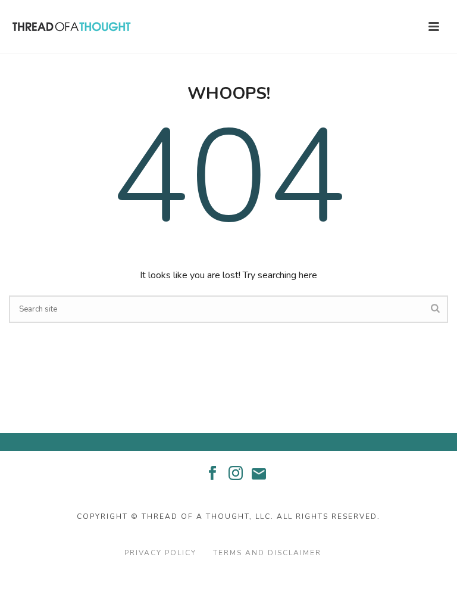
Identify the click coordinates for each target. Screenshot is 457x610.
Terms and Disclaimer (267, 553)
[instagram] (235, 474)
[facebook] (212, 474)
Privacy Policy (160, 553)
